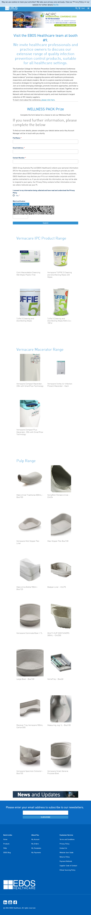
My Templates (36, 848)
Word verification (19, 201)
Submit (45, 223)
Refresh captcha (21, 204)
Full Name (16, 138)
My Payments (36, 853)
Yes (17, 196)
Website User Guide (66, 853)
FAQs (5, 848)
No (57, 5)
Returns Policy (65, 857)
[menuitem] (45, 902)
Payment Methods (66, 861)
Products (6, 844)
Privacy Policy (41, 182)
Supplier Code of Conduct (68, 866)
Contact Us (63, 848)
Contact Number (19, 158)
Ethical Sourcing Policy (67, 870)
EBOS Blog (7, 853)
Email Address (18, 148)
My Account (35, 839)
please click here (48, 100)
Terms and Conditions (67, 839)
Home (5, 839)
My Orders (35, 844)
